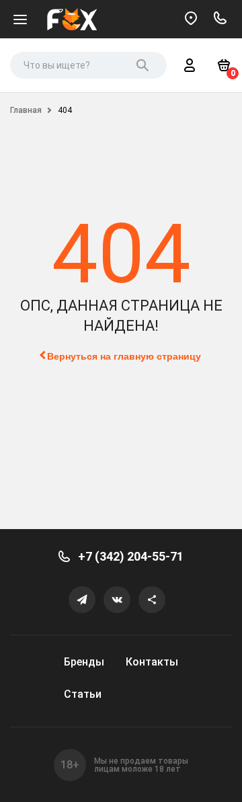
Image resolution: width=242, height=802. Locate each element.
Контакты (152, 661)
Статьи (83, 694)
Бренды (84, 661)
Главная (26, 110)
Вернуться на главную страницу (124, 355)
